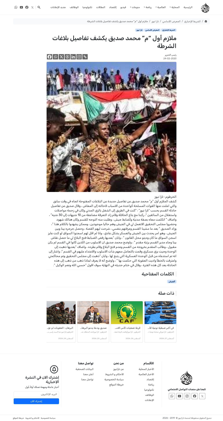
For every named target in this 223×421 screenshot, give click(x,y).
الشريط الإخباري (192, 21)
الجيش (172, 281)
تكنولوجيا (87, 7)
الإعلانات (149, 400)
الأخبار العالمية (146, 374)
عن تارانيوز (118, 369)
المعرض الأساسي (171, 21)
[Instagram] (79, 56)
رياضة (149, 7)
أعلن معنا (88, 374)
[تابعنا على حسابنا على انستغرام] (187, 396)
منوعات (136, 7)
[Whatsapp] (55, 56)
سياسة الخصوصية (114, 379)
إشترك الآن (36, 401)
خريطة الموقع (116, 384)
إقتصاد (113, 7)
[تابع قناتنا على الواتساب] (16, 7)
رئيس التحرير (170, 55)
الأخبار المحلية (146, 369)
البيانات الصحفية (84, 369)
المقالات (100, 7)
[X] (61, 56)
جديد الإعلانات (58, 7)
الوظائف (74, 7)
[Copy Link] (85, 56)
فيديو (123, 7)
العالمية (161, 7)
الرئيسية (188, 7)
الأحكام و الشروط (114, 374)
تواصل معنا (87, 379)
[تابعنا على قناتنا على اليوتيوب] (21, 7)
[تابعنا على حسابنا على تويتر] (32, 7)
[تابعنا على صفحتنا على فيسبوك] (27, 7)
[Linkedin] (73, 56)
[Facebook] (49, 56)
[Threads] (67, 56)
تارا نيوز (155, 21)
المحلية (175, 7)
